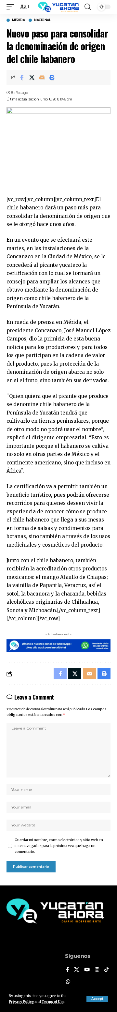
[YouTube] (87, 969)
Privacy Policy (21, 1002)
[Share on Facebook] (21, 77)
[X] (76, 969)
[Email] (41, 77)
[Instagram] (97, 969)
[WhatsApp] (68, 982)
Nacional (42, 20)
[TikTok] (106, 969)
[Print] (52, 77)
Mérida (18, 20)
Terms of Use (53, 1002)
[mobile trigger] (12, 7)
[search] (87, 7)
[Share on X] (31, 77)
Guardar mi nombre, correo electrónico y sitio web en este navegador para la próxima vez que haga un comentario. (59, 846)
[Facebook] (67, 969)
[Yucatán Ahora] (58, 7)
